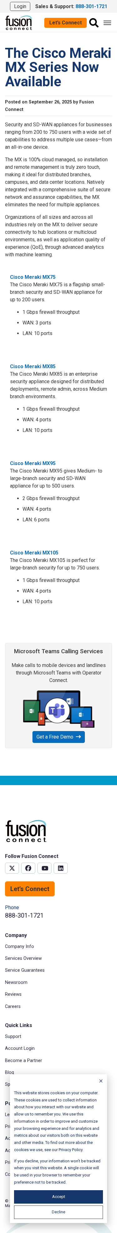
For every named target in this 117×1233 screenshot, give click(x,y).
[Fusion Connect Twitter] (12, 868)
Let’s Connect (65, 23)
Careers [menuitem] (13, 1006)
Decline (58, 1212)
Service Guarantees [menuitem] (25, 970)
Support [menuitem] (13, 1036)
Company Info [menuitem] (19, 946)
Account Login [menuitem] (20, 1048)
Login (20, 6)
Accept (58, 1196)
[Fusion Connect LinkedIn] (61, 868)
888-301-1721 (24, 915)
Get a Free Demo (55, 737)
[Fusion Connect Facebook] (28, 868)
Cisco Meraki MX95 (33, 463)
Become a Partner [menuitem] (23, 1060)
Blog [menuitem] (9, 1072)
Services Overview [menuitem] (23, 958)
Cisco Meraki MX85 (33, 366)
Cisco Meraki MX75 (33, 277)
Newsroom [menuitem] (16, 982)
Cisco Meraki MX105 (34, 553)
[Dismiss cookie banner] (101, 1081)
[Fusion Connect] (19, 22)
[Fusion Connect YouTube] (44, 868)
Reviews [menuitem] (13, 994)
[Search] (94, 23)
